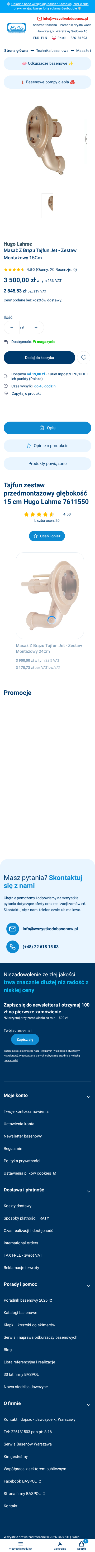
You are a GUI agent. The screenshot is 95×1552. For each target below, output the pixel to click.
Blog (8, 1349)
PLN (44, 38)
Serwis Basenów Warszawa (28, 1444)
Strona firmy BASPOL (23, 1493)
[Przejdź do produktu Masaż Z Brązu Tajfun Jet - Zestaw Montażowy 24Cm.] (50, 596)
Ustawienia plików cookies (28, 1173)
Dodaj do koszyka (39, 358)
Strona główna (16, 50)
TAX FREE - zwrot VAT (23, 1255)
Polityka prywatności (22, 1161)
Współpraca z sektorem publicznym (35, 1469)
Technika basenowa (52, 50)
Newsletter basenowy (23, 1136)
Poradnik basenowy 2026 (26, 1300)
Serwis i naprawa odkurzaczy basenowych (40, 1337)
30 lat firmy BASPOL (21, 1374)
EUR (36, 38)
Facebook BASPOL (21, 1481)
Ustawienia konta (19, 1123)
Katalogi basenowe (20, 1312)
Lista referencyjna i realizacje (29, 1362)
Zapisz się (25, 1039)
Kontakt (10, 1506)
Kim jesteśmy (16, 1456)
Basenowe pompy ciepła (47, 82)
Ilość (8, 317)
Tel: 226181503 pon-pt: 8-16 (28, 1431)
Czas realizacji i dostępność (28, 1230)
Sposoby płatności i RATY (26, 1218)
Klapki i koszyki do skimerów (29, 1325)
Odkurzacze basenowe (47, 63)
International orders (21, 1243)
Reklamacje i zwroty (21, 1267)
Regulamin (13, 1148)
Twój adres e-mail (18, 1030)
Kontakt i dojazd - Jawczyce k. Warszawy (39, 1419)
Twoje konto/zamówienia (26, 1111)
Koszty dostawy (17, 1206)
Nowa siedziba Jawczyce (26, 1386)
